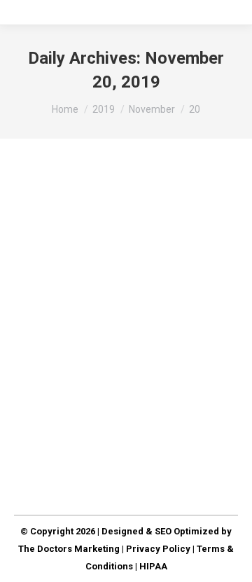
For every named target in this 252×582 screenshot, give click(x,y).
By (93, 259)
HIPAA (153, 566)
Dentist (45, 259)
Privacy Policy (158, 548)
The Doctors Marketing (69, 548)
